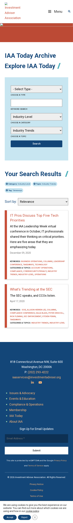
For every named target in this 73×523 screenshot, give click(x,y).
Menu (58, 12)
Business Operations (31, 261)
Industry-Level (19, 184)
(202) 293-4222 (38, 372)
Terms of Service (35, 466)
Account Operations (42, 268)
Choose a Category (20, 122)
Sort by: (11, 202)
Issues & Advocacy (22, 393)
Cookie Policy (36, 490)
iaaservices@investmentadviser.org (36, 377)
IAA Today (16, 416)
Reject (24, 517)
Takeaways (15, 190)
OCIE (23, 310)
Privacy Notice (36, 484)
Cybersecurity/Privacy (35, 271)
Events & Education (22, 398)
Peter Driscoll (56, 313)
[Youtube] (40, 382)
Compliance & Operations (26, 404)
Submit (36, 450)
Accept (10, 517)
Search (37, 143)
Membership (17, 410)
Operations (40, 274)
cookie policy (32, 511)
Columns (48, 261)
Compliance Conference (22, 313)
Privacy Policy (60, 460)
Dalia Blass (41, 313)
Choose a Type (18, 95)
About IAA (16, 421)
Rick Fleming (16, 316)
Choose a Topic (18, 136)
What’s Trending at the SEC (31, 289)
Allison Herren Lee (36, 310)
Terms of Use (36, 496)
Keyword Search (19, 109)
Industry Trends (46, 184)
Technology (41, 264)
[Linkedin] (32, 382)
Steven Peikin (49, 316)
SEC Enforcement (32, 316)
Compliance (16, 271)
